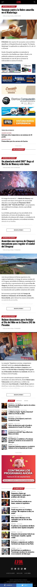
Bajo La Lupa (19, 573)
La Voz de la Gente (10, 573)
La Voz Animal (27, 573)
